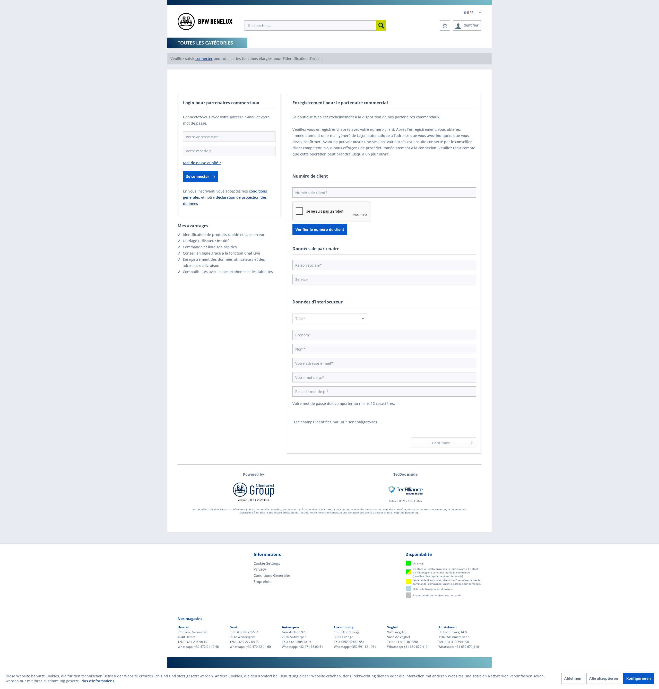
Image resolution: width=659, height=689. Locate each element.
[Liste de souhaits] (445, 25)
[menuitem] (315, 25)
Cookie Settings (267, 563)
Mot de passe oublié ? (202, 162)
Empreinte (263, 581)
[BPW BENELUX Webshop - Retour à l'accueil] (205, 23)
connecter (204, 58)
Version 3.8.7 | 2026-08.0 (254, 500)
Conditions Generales (272, 575)
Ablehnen (572, 678)
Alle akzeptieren (603, 678)
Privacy (260, 569)
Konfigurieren (638, 678)
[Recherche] (381, 25)
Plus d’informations (97, 680)
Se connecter (197, 176)
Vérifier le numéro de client (320, 229)
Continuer (441, 442)
